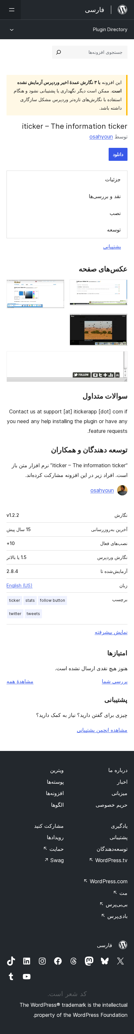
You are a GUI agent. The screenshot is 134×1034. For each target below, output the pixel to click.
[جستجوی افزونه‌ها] (58, 52)
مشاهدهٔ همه (20, 681)
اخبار (122, 781)
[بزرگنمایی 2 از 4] (55, 288)
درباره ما (117, 770)
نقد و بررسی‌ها (105, 196)
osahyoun (101, 136)
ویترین (57, 770)
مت (120, 893)
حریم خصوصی (111, 805)
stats (30, 600)
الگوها (57, 805)
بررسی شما (114, 681)
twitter (15, 613)
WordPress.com (105, 881)
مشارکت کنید (49, 826)
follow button (52, 600)
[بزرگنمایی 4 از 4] (118, 360)
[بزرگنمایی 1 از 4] (118, 288)
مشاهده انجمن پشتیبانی (102, 730)
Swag (54, 860)
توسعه (114, 229)
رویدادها (55, 837)
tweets (33, 613)
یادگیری (119, 826)
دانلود (118, 154)
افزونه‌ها (55, 793)
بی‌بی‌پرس (113, 904)
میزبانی (119, 793)
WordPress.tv (108, 860)
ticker (14, 600)
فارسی (104, 945)
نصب (115, 213)
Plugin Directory (110, 29)
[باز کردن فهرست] (10, 9)
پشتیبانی (112, 246)
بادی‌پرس (114, 916)
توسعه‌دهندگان (112, 849)
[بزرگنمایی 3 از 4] (118, 322)
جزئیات (113, 179)
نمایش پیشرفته (111, 632)
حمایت (53, 849)
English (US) (20, 585)
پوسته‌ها (55, 781)
